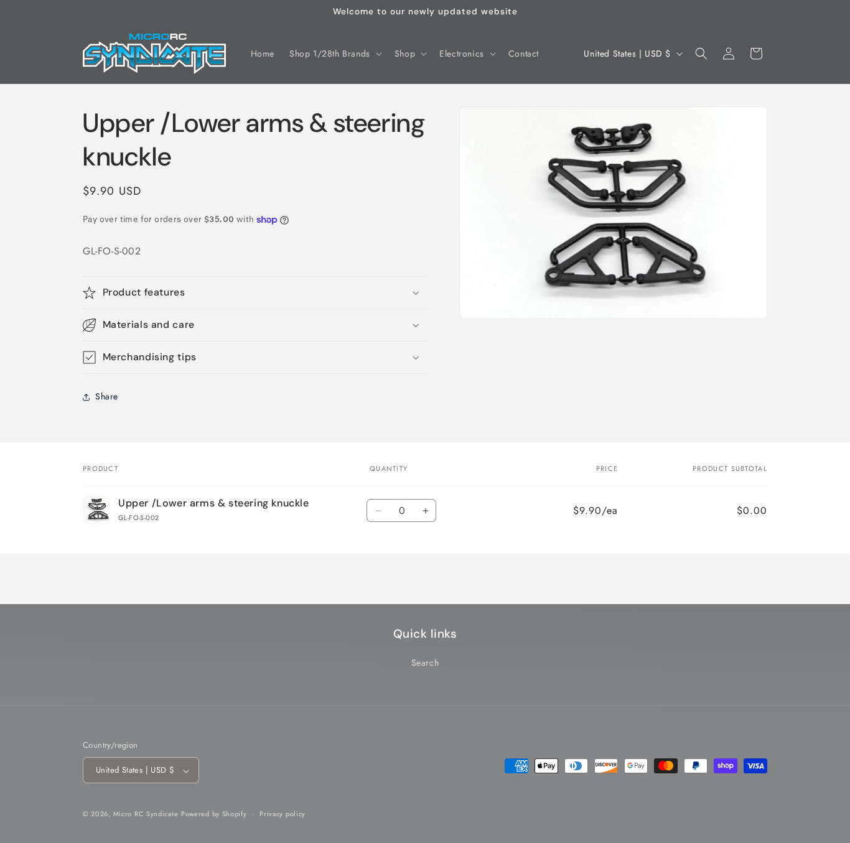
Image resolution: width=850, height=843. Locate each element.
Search (425, 662)
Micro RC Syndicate (146, 814)
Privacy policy (282, 814)
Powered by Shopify (214, 814)
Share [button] (106, 396)
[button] (334, 53)
